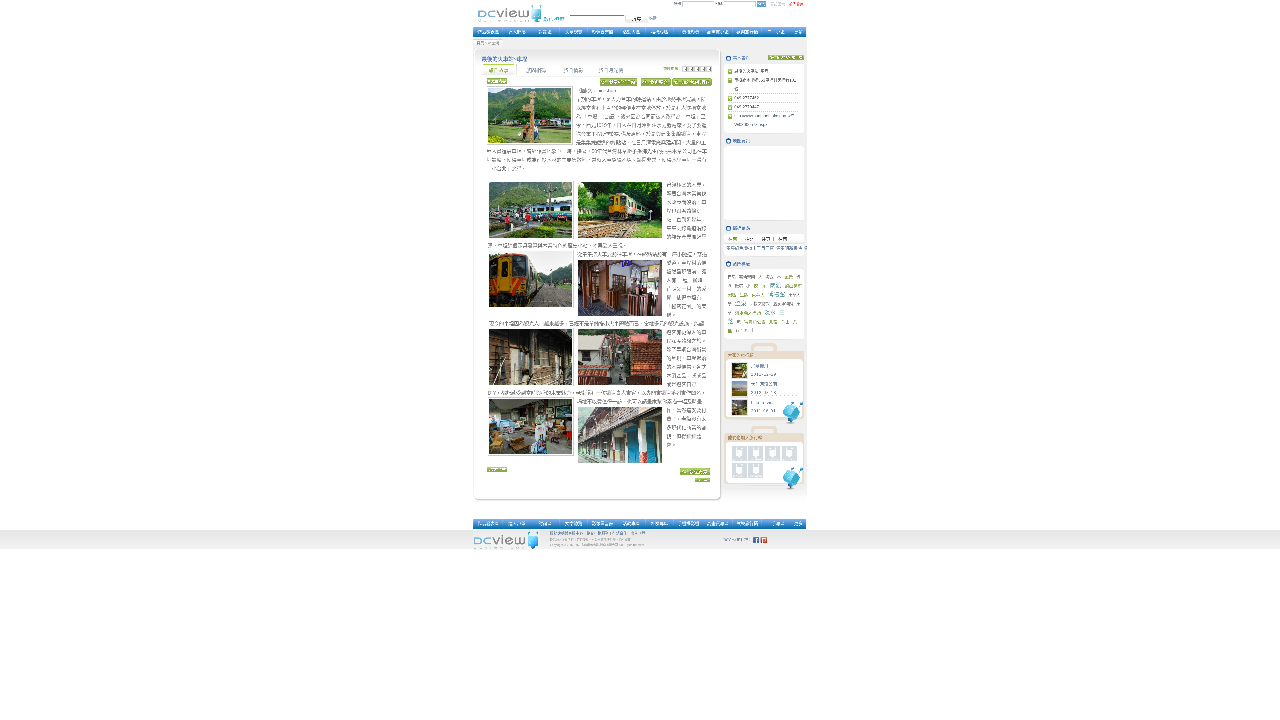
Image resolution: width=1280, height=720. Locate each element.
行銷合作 (619, 533)
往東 (766, 239)
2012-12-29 (764, 374)
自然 (732, 277)
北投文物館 (760, 304)
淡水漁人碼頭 (748, 312)
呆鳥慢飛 (759, 365)
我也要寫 (656, 83)
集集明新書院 (789, 248)
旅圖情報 (573, 70)
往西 (782, 239)
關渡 (775, 285)
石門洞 (741, 330)
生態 (744, 294)
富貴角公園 (755, 321)
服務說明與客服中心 (566, 533)
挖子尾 (760, 285)
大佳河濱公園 (764, 384)
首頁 (480, 43)
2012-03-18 (764, 392)
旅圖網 (493, 43)
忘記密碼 (777, 4)
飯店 (739, 286)
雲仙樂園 (747, 277)
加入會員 (796, 4)
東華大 (758, 294)
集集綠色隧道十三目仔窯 (750, 248)
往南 (732, 239)
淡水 (770, 312)
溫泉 (740, 303)
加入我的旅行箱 (692, 83)
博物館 (776, 294)
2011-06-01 (763, 411)
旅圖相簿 (536, 70)
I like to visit (763, 402)
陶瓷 (770, 277)
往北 (749, 239)
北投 (773, 321)
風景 (788, 276)
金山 (785, 321)
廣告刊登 (638, 533)
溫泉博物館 (783, 304)
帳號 (677, 4)
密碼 (719, 4)
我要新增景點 (619, 83)
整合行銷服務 (598, 533)
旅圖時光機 (610, 70)
